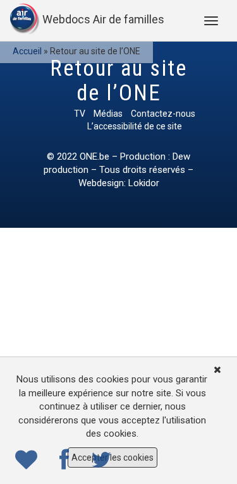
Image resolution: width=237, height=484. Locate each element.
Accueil (27, 51)
